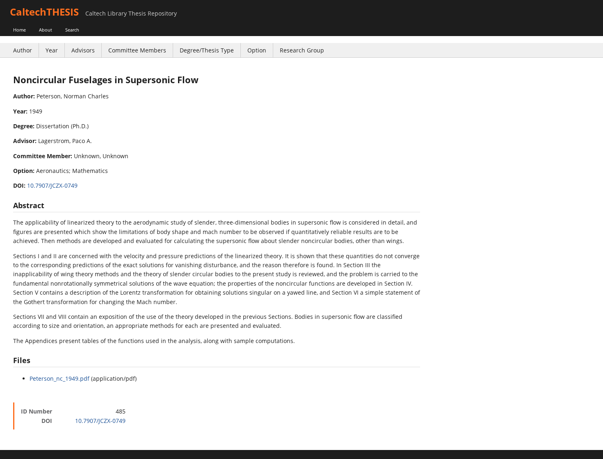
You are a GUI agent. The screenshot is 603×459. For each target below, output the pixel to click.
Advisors (83, 50)
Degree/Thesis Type (207, 50)
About (45, 30)
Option (256, 50)
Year (52, 50)
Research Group (302, 50)
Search (72, 30)
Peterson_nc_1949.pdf (59, 378)
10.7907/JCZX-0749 (52, 185)
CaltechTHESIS (44, 11)
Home (19, 30)
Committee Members (137, 50)
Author (22, 50)
